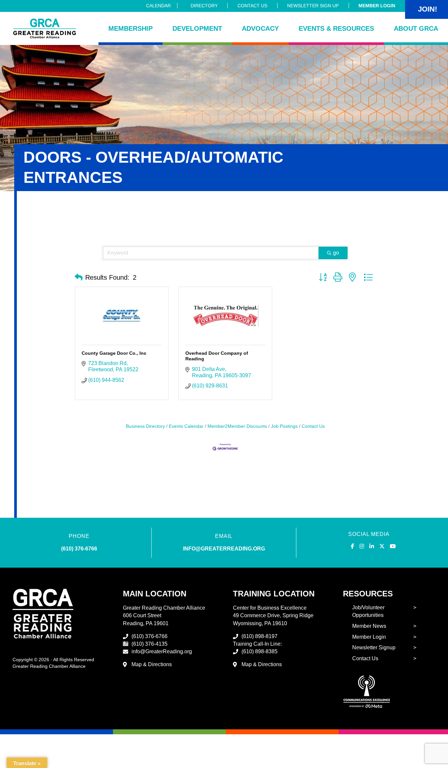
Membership (130, 28)
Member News (369, 626)
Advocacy (260, 28)
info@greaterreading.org (224, 548)
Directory (204, 5)
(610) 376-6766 (79, 548)
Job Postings (284, 426)
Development (197, 28)
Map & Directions (151, 664)
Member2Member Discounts (237, 426)
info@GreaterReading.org (161, 651)
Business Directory (145, 426)
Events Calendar (186, 426)
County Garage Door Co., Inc (114, 353)
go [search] (336, 253)
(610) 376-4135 (149, 644)
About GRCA (416, 28)
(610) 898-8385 (260, 651)
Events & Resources (336, 28)
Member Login (376, 5)
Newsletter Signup (373, 647)
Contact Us (252, 5)
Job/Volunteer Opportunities (368, 611)
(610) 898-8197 (260, 636)
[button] (79, 277)
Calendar (158, 5)
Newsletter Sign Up (313, 5)
